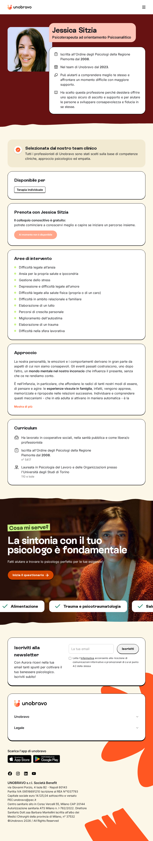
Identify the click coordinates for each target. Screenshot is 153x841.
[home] (19, 7)
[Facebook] (10, 773)
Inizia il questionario (28, 575)
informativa (87, 658)
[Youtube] (33, 773)
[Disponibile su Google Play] (46, 759)
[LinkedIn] (26, 773)
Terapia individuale (30, 189)
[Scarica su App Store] (19, 759)
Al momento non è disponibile (35, 234)
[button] (142, 7)
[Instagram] (18, 773)
